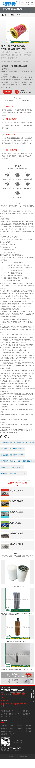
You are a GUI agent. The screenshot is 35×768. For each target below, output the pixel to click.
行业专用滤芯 (5, 717)
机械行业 (4, 728)
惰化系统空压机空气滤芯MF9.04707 (12, 455)
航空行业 (28, 731)
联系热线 (22, 90)
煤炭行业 (20, 728)
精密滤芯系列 (27, 714)
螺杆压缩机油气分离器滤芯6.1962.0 (12, 449)
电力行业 (18, 15)
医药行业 (28, 725)
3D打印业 (4, 725)
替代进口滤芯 (5, 711)
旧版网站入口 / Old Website (17, 756)
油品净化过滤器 (6, 714)
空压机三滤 (15, 714)
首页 (5, 15)
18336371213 (18, 694)
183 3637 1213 (26, 92)
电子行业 (4, 731)
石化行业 (12, 731)
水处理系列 (26, 711)
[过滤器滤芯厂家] (9, 3)
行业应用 (11, 15)
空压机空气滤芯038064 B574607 (12, 467)
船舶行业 (4, 734)
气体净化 (15, 711)
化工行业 (20, 725)
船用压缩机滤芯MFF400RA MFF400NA (13, 473)
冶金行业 (12, 725)
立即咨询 (7, 92)
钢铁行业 (12, 734)
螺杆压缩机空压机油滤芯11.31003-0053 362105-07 (18, 461)
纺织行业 (20, 731)
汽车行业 (12, 728)
